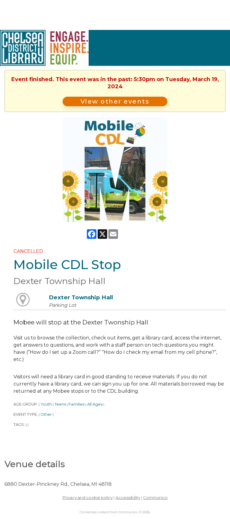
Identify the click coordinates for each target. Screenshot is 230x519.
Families (76, 404)
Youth (46, 404)
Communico (155, 497)
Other (46, 414)
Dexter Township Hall (81, 297)
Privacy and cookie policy (88, 497)
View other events (115, 101)
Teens (60, 404)
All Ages (94, 404)
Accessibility (128, 497)
